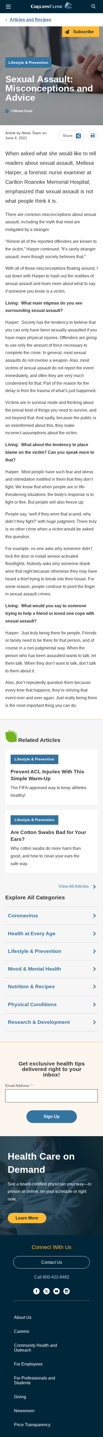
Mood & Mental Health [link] (34, 969)
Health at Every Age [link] (31, 933)
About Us (22, 1317)
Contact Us (51, 1262)
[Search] (94, 7)
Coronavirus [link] (23, 915)
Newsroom (24, 1411)
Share (68, 135)
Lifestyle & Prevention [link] (34, 951)
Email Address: (18, 1085)
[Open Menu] (8, 7)
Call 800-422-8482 (51, 1277)
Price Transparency (32, 1424)
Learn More (27, 1218)
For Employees (28, 1364)
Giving (20, 1397)
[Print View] (92, 136)
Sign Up (52, 1116)
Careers (21, 1331)
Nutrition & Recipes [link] (31, 986)
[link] (51, 7)
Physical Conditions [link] (32, 1004)
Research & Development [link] (39, 1022)
